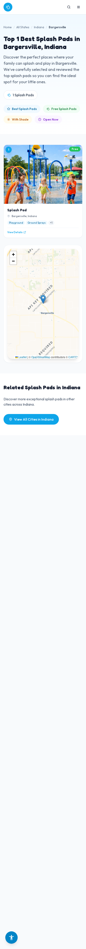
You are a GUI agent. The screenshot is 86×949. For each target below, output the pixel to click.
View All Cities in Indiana (34, 419)
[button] (43, 299)
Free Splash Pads (64, 109)
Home (8, 27)
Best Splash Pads (24, 109)
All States (22, 27)
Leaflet (22, 357)
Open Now (50, 119)
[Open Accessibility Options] (11, 937)
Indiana (39, 27)
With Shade (20, 119)
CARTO (73, 357)
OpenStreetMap (40, 357)
